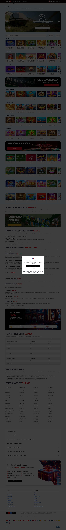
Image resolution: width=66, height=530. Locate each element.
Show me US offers (33, 266)
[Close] (43, 257)
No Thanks (33, 268)
